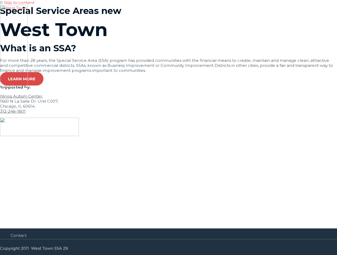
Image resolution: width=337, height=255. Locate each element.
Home (17, 109)
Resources (21, 151)
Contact (19, 235)
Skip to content (19, 2)
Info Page (20, 130)
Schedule (20, 193)
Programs (20, 214)
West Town (21, 90)
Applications (23, 172)
